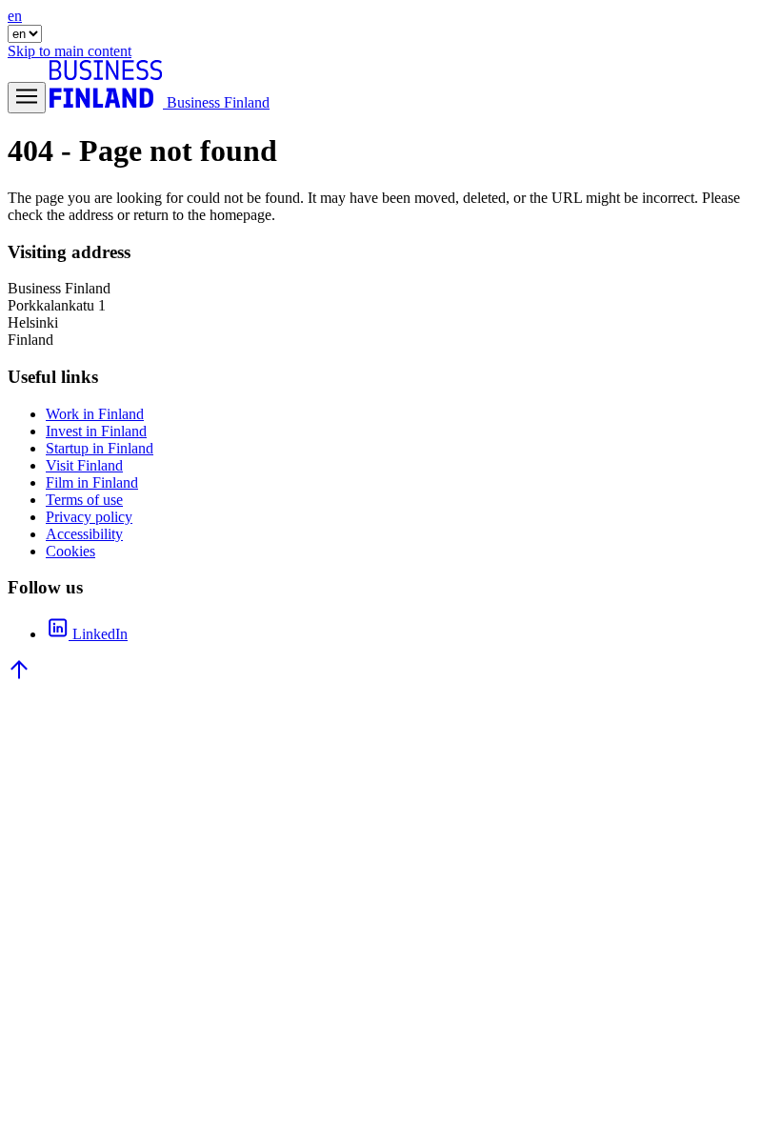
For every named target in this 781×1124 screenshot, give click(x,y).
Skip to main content (69, 51)
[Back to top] (19, 676)
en (15, 16)
